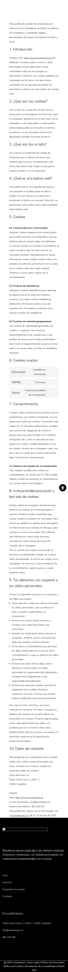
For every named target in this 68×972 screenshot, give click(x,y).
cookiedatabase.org (19, 815)
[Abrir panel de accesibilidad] (62, 487)
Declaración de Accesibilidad (40, 966)
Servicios (7, 882)
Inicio (5, 875)
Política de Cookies (13, 966)
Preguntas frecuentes (13, 889)
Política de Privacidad (52, 962)
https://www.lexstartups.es (38, 57)
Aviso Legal (33, 962)
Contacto (7, 896)
